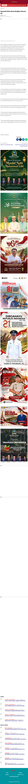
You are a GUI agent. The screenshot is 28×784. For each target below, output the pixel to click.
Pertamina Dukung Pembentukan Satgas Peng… (16, 729)
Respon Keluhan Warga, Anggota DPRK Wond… (15, 700)
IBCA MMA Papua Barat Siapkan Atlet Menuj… (15, 754)
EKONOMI (6, 699)
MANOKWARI (7, 748)
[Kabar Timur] (14, 1)
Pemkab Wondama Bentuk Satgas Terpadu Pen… (16, 739)
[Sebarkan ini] (17, 139)
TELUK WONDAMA (11, 699)
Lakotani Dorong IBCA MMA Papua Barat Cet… (15, 749)
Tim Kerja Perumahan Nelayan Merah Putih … (15, 744)
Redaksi (20, 772)
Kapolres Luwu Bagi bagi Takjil (6, 144)
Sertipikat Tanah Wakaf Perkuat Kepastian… (15, 734)
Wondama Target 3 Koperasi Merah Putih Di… (15, 715)
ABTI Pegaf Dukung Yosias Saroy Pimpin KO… (15, 764)
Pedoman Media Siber (13, 776)
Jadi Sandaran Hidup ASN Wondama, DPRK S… (15, 710)
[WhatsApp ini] (26, 139)
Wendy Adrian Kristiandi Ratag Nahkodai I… (14, 759)
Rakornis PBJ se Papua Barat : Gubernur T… (14, 720)
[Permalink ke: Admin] (1, 15)
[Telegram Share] (23, 139)
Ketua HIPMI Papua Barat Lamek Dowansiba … (15, 705)
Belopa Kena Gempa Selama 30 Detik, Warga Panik (21, 145)
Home (7, 772)
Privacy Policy (21, 774)
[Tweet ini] (20, 139)
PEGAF (6, 763)
